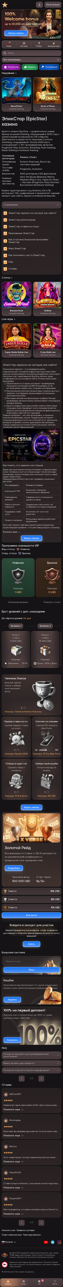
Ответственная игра (12, 1235)
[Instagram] (59, 1242)
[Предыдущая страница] (22, 1223)
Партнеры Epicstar (32, 1235)
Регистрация (52, 5)
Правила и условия (25, 1230)
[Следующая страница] (41, 1223)
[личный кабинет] (39, 5)
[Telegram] (52, 1242)
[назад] (22, 1079)
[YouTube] (46, 1242)
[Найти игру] (5, 53)
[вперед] (41, 1079)
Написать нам (8, 1230)
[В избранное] (27, 81)
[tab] (9, 44)
